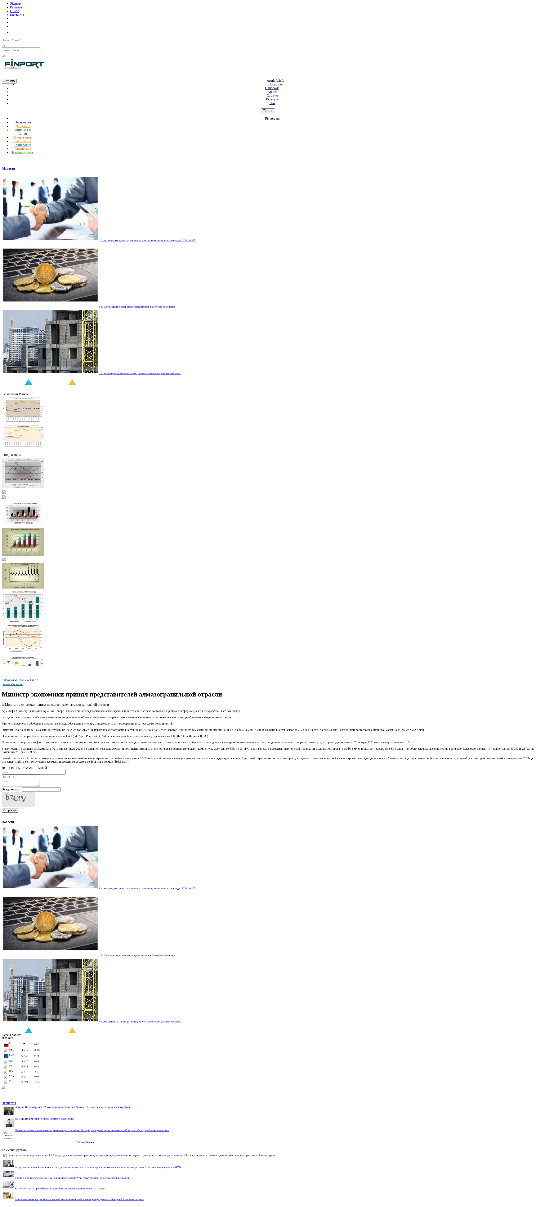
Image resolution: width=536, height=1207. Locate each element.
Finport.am (272, 118)
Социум (272, 95)
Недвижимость (23, 152)
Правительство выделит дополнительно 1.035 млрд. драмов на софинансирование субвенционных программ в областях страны (208, 1155)
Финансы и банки (22, 131)
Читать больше (85, 1142)
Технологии (22, 145)
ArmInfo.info (275, 80)
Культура (272, 99)
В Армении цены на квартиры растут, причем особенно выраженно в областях (140, 373)
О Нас (14, 11)
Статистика (22, 148)
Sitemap (15, 3)
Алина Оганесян (13, 684)
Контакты (17, 15)
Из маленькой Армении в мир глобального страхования (44, 1118)
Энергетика (22, 137)
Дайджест (23, 126)
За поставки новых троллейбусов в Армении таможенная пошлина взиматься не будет (60, 1188)
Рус (27, 31)
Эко (272, 103)
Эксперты (9, 1103)
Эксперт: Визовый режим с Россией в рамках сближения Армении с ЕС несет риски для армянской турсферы (72, 1107)
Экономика (23, 122)
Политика (275, 84)
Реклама (16, 7)
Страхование (22, 141)
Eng (36, 31)
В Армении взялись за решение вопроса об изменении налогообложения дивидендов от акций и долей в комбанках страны (79, 1199)
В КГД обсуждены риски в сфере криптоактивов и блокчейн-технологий (137, 306)
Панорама (272, 88)
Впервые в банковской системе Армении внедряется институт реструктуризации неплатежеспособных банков (72, 1177)
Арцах (272, 92)
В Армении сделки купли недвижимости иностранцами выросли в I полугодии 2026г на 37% (147, 240)
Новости (8, 168)
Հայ (18, 31)
